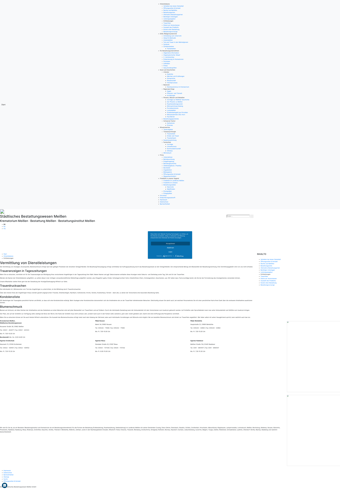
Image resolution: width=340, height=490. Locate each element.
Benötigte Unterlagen (170, 17)
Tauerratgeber (168, 129)
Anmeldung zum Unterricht (172, 36)
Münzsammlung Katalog (175, 106)
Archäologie (171, 95)
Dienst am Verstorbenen (171, 25)
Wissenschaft (171, 80)
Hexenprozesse (172, 83)
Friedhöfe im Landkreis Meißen (173, 180)
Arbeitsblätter (168, 40)
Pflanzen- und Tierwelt (174, 93)
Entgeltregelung (168, 161)
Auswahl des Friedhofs (171, 27)
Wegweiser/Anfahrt (169, 176)
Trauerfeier (167, 23)
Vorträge (170, 144)
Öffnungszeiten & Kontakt (172, 8)
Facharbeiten (171, 48)
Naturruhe (170, 187)
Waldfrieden (171, 189)
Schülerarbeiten (168, 46)
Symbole (166, 44)
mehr (170, 252)
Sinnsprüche (171, 78)
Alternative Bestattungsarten (173, 14)
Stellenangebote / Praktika (172, 166)
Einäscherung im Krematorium (173, 59)
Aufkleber (166, 63)
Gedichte (170, 74)
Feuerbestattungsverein (175, 104)
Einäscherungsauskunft (167, 197)
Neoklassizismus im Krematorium (178, 87)
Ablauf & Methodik (169, 38)
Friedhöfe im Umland (170, 183)
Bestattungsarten (169, 12)
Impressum (163, 200)
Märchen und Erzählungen (175, 76)
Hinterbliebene (8, 256)
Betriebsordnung (169, 159)
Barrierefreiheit (165, 204)
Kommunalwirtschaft (174, 149)
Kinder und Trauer (173, 136)
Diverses (170, 125)
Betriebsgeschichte (169, 163)
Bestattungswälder (169, 185)
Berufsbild (166, 168)
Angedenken (167, 170)
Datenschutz (164, 202)
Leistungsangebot (169, 19)
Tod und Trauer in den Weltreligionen (175, 42)
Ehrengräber (167, 191)
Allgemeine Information (171, 53)
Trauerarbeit (171, 134)
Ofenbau (170, 151)
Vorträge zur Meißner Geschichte (178, 100)
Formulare (166, 61)
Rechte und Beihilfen (170, 10)
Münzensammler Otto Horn (176, 114)
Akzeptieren (170, 243)
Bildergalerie (167, 172)
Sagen (169, 91)
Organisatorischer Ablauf (171, 55)
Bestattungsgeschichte (171, 119)
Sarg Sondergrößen (170, 68)
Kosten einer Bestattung (171, 29)
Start (3, 105)
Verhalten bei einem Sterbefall (173, 6)
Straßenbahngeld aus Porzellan (177, 112)
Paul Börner (171, 117)
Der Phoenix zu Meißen (174, 102)
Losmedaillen (171, 110)
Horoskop (163, 195)
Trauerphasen (171, 138)
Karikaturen (171, 123)
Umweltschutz (172, 146)
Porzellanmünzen (172, 108)
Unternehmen (167, 157)
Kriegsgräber (167, 193)
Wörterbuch (167, 153)
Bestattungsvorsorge (170, 31)
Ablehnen (170, 248)
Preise (165, 66)
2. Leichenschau (168, 57)
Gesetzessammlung (169, 140)
